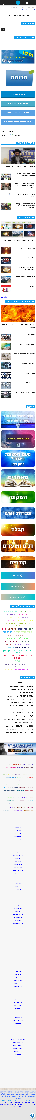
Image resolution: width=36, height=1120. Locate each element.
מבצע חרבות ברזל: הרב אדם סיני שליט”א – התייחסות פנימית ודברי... (24, 186)
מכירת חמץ (7, 632)
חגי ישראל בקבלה (28, 777)
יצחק (14, 699)
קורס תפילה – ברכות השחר (25, 277)
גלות (7, 767)
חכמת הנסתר (26, 696)
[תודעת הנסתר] (6, 385)
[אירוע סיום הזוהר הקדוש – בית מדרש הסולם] (18, 155)
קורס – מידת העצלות (27, 363)
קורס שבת (31, 258)
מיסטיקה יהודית (22, 709)
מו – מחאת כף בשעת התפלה (26, 787)
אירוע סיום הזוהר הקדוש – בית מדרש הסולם (19, 166)
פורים (23, 712)
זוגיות (15, 693)
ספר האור (9, 644)
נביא (8, 794)
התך (4, 774)
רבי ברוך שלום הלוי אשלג (22, 719)
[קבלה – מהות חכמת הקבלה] (6, 394)
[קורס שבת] (6, 260)
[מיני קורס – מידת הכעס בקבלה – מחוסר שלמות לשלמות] (18, 313)
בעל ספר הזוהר (10, 611)
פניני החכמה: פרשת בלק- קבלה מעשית (21, 15)
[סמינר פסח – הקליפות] (6, 250)
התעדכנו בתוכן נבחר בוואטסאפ (18, 113)
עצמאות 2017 (9, 797)
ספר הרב (21, 1096)
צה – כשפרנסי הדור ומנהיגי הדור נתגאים (17, 657)
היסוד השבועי (16, 689)
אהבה (24, 683)
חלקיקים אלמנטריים (11, 777)
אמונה (20, 683)
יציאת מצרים (30, 335)
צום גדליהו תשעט (29, 804)
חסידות (18, 965)
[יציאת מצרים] (6, 337)
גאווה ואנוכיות (13, 767)
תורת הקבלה (21, 729)
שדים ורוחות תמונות (28, 810)
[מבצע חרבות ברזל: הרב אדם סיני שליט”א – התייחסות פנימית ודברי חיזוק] (6, 186)
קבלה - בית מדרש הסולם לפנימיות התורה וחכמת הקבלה (18, 1100)
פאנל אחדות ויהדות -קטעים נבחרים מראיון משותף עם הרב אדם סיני (25, 206)
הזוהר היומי (28, 689)
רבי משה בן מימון (18, 807)
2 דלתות (27, 611)
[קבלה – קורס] (6, 375)
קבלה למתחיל (20, 716)
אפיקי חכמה (13, 683)
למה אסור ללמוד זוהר (28, 784)
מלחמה (15, 709)
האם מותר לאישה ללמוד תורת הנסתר (19, 771)
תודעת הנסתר (30, 383)
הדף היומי (18, 962)
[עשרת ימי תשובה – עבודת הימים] (6, 196)
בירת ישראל (20, 767)
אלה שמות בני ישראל (28, 764)
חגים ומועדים (18, 889)
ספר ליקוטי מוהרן (22, 647)
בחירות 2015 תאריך (28, 767)
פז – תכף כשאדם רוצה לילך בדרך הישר (17, 652)
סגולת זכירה (24, 641)
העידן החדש (24, 614)
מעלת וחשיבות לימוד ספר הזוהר (25, 794)
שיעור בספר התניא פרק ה (16, 810)
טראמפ (31, 781)
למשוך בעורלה (18, 784)
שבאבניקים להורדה (23, 669)
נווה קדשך (30, 797)
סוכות (10, 709)
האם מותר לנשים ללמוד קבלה (17, 686)
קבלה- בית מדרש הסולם (16, 1092)
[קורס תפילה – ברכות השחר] (6, 279)
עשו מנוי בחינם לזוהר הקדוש (18, 103)
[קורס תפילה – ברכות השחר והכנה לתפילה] (6, 269)
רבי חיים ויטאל (11, 719)
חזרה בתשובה (13, 617)
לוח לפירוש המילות (13, 781)
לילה (4, 629)
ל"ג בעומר (12, 629)
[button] (3, 2)
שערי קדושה (18, 722)
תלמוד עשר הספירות (17, 733)
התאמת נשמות (9, 774)
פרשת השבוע (15, 712)
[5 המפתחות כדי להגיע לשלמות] (6, 356)
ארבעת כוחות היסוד (17, 764)
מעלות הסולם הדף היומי (9, 790)
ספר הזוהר (29, 712)
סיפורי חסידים (11, 641)
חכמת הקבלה (13, 696)
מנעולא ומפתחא (20, 790)
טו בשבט (30, 699)
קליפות (31, 719)
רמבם (11, 807)
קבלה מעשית (11, 716)
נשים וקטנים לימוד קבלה (17, 635)
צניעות (17, 661)
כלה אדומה (22, 629)
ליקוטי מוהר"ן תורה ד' (23, 632)
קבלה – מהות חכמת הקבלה (25, 392)
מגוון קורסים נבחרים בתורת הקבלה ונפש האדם (26, 175)
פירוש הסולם (30, 800)
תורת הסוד (30, 729)
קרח (25, 807)
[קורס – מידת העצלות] (6, 365)
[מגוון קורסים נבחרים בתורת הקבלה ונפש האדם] (6, 176)
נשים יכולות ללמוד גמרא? (17, 638)
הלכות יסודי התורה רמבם (27, 774)
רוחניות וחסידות (18, 1064)
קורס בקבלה (30, 807)
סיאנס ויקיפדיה (16, 797)
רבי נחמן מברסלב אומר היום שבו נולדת (18, 665)
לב (19, 781)
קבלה (30, 716)
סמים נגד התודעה (22, 644)
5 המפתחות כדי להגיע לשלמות (24, 354)
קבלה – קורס (30, 373)
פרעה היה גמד (22, 800)
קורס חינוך (31, 286)
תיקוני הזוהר (29, 732)
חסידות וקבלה (8, 621)
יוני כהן (24, 699)
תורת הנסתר (9, 726)
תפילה (7, 732)
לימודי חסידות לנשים (21, 703)
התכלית (24, 617)
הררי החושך (17, 774)
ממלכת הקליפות (29, 790)
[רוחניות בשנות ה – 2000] (6, 346)
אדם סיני (30, 683)
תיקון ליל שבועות (11, 729)
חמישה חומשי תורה (24, 621)
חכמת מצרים (20, 777)
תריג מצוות (8, 669)
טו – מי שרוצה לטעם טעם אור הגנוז (17, 625)
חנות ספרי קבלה (11, 1096)
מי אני (9, 787)
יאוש (31, 629)
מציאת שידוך (13, 794)
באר (10, 764)
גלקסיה (31, 771)
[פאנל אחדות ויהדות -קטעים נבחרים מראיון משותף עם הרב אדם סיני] (6, 206)
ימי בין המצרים (25, 781)
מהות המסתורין (9, 784)
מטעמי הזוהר (15, 787)
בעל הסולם (29, 686)
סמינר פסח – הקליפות (27, 248)
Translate (17, 135)
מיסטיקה (30, 709)
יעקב (18, 699)
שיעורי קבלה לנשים (28, 722)
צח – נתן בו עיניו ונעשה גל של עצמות (14, 804)
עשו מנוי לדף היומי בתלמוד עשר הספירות (18, 122)
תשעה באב (25, 813)
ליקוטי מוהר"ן (13, 706)
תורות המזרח (6, 810)
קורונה (5, 716)
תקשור (31, 813)
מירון (5, 787)
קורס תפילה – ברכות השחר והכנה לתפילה (25, 268)
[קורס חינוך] (6, 288)
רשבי (5, 719)
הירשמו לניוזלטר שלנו (18, 94)
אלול (20, 611)
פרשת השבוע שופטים (13, 800)
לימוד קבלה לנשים (25, 706)
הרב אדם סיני (11, 614)
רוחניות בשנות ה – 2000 (27, 344)
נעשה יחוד (24, 797)
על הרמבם (9, 647)
